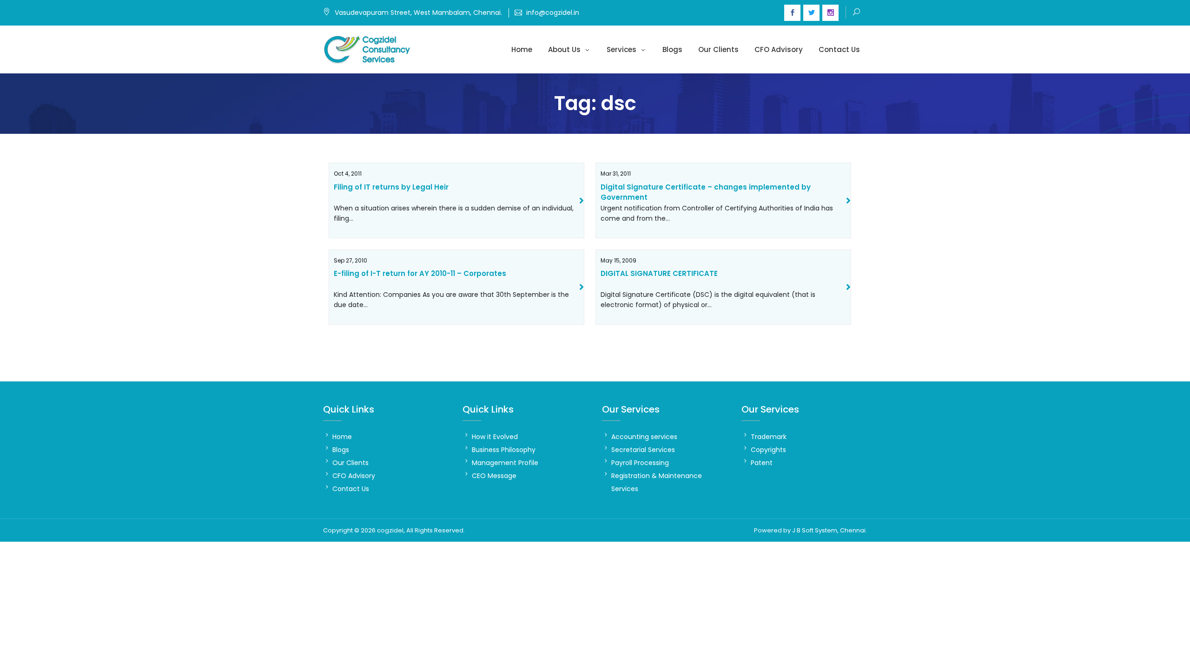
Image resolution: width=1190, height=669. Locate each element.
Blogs (672, 49)
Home (521, 49)
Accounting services (644, 436)
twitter (811, 13)
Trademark (769, 436)
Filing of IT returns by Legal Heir (391, 187)
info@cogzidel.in (552, 12)
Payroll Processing (640, 462)
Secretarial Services (643, 449)
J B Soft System (814, 530)
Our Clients (718, 49)
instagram (830, 13)
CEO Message (494, 475)
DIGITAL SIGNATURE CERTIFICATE (659, 273)
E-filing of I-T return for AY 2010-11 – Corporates (420, 273)
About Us (564, 49)
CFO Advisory (778, 49)
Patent (762, 462)
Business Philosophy (504, 449)
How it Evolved (495, 436)
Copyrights (768, 449)
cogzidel (390, 530)
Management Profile (505, 462)
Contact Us (839, 49)
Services (621, 49)
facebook (792, 13)
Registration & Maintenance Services (656, 482)
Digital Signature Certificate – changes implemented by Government (706, 192)
